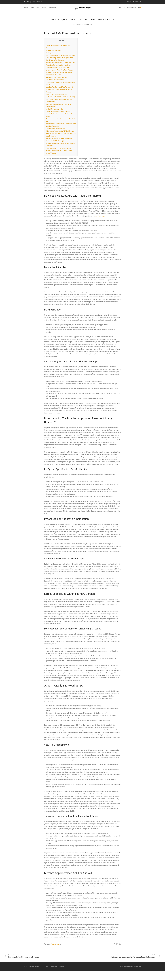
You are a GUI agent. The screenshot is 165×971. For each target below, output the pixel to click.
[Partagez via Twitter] (117, 944)
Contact (129, 1)
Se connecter (131, 8)
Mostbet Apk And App (53, 50)
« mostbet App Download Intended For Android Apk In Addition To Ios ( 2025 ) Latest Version (59, 150)
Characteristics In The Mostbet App (58, 67)
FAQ (42, 966)
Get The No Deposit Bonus (55, 80)
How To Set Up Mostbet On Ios (56, 94)
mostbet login (100, 216)
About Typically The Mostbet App (57, 77)
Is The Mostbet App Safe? (54, 109)
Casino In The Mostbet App (55, 141)
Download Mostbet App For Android (58, 111)
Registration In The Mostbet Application (59, 138)
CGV (25, 966)
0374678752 (137, 966)
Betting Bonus (50, 53)
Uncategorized (55, 944)
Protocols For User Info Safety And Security (60, 97)
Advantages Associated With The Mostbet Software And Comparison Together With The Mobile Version (61, 133)
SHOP (26, 8)
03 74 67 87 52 (137, 1)
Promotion (52, 8)
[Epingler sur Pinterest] (120, 944)
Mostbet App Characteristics (55, 129)
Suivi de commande (51, 966)
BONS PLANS (35, 8)
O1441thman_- (79, 24)
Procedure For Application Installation (58, 65)
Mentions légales (34, 966)
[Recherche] (120, 7)
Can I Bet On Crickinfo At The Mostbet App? (60, 55)
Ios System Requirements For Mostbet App (60, 63)
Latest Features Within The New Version (59, 70)
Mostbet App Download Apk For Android (59, 87)
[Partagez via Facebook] (114, 944)
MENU (44, 8)
